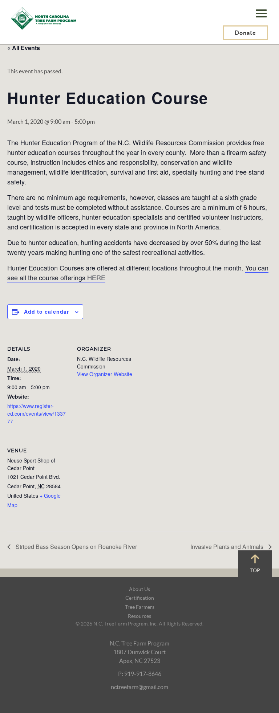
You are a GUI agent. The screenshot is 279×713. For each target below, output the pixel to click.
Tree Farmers (139, 607)
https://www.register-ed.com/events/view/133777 (36, 413)
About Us (139, 589)
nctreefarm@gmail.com (139, 687)
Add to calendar (46, 311)
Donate (245, 32)
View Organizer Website (104, 374)
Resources (139, 616)
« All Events (23, 48)
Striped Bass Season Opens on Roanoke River (75, 546)
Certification (139, 598)
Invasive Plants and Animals (227, 546)
